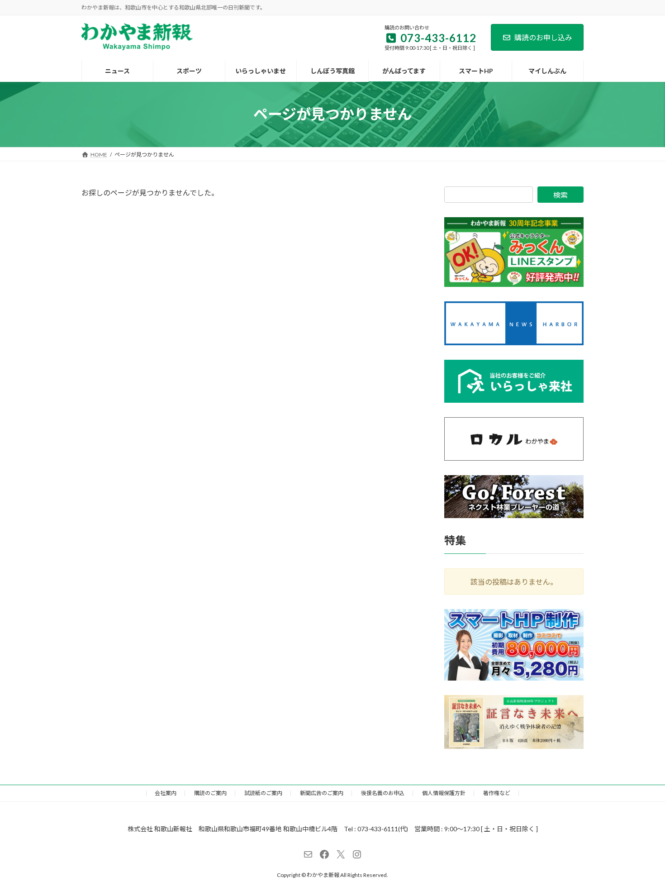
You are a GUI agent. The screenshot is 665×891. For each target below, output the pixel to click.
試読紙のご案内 (263, 793)
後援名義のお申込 (382, 793)
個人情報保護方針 (444, 793)
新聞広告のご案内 (321, 793)
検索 (560, 195)
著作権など (496, 793)
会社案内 (165, 793)
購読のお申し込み (543, 37)
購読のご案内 (210, 793)
